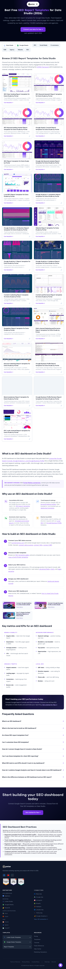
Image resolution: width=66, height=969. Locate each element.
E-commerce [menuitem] (55, 45)
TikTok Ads (39, 913)
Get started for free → (49, 704)
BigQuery (7, 896)
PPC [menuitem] (35, 45)
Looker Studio (9, 901)
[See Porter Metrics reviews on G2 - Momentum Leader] (6, 882)
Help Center (37, 949)
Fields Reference (39, 945)
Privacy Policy (26, 962)
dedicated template (47, 508)
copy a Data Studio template (18, 557)
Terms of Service (15, 962)
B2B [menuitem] (5, 49)
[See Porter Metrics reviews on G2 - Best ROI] (13, 882)
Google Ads (39, 897)
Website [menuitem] (20, 49)
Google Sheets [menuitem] (23, 45)
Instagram (39, 900)
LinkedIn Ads (39, 909)
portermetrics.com (18, 543)
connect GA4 (38, 545)
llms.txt (54, 962)
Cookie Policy (35, 962)
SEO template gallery (22, 555)
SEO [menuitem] (27, 49)
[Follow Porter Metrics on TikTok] (12, 875)
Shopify (38, 903)
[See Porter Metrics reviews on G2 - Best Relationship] (21, 882)
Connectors (38, 890)
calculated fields (44, 569)
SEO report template (23, 506)
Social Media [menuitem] (43, 45)
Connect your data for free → (33, 29)
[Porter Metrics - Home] (31, 4)
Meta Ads (39, 894)
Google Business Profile (54, 523)
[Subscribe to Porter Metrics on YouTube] (8, 875)
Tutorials (36, 942)
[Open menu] (36, 4)
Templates (37, 939)
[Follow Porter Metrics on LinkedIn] (4, 875)
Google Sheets (9, 904)
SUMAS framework (43, 67)
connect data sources (26, 545)
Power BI (7, 907)
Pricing (36, 936)
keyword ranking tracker (48, 504)
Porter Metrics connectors (31, 482)
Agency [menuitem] (12, 49)
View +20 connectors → (41, 919)
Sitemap (47, 962)
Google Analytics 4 (41, 916)
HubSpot (38, 906)
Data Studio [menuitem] (9, 45)
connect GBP (47, 545)
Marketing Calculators (40, 952)
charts (52, 569)
